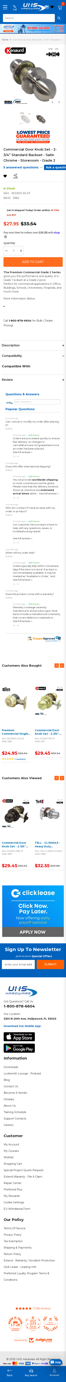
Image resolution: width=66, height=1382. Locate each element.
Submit (50, 964)
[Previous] (52, 102)
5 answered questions (20, 167)
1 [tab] (33, 31)
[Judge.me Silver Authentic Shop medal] (33, 1323)
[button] (14, 456)
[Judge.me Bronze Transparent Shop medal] (50, 1323)
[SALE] (16, 701)
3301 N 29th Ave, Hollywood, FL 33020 (30, 1018)
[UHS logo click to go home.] (33, 7)
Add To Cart (33, 262)
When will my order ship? (20, 552)
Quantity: (9, 243)
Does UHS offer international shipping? (28, 466)
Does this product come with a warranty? (30, 594)
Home (5, 39)
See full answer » (22, 452)
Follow (9, 428)
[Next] (59, 102)
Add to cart (15, 705)
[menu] (5, 7)
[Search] (33, 18)
